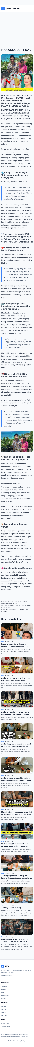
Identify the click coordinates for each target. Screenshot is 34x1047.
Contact (3, 1009)
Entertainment (5, 995)
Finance (3, 998)
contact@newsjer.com (7, 975)
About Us (3, 1006)
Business (3, 989)
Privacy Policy (5, 1023)
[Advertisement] (17, 30)
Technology (4, 986)
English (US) (11, 1041)
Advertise (4, 1015)
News (2, 992)
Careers (3, 1012)
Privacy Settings (21, 1041)
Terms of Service (5, 1026)
